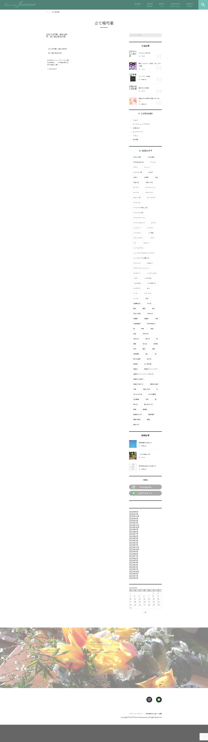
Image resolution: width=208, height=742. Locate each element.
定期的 (145, 318)
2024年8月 (133, 531)
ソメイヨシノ (137, 233)
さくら (153, 223)
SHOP (150, 5)
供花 (146, 298)
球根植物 (135, 354)
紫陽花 (135, 369)
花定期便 (135, 399)
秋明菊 (135, 364)
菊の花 (135, 404)
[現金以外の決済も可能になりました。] (133, 101)
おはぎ (150, 172)
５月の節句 (150, 157)
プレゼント (136, 273)
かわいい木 (136, 197)
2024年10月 (134, 527)
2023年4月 (133, 562)
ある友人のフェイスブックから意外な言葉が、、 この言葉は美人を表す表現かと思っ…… (58, 62)
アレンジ (146, 167)
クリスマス (136, 202)
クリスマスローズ (138, 223)
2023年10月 (134, 549)
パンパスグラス (137, 248)
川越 (155, 318)
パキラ (151, 238)
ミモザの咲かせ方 (144, 454)
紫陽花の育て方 (137, 384)
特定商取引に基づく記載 (144, 642)
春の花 (147, 339)
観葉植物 (150, 414)
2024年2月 (133, 542)
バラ (134, 243)
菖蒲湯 (144, 409)
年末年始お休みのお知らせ (147, 466)
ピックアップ (138, 132)
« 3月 (144, 612)
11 (135, 599)
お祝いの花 (148, 182)
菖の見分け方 (148, 404)
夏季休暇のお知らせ (145, 443)
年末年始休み (151, 323)
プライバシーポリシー (136, 714)
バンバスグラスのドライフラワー (143, 253)
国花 (134, 308)
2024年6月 (133, 536)
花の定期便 (151, 394)
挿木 (142, 328)
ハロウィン (145, 243)
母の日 (144, 344)
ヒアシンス (136, 263)
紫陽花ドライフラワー (151, 369)
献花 (143, 349)
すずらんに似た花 (144, 53)
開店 (148, 419)
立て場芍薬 (147, 364)
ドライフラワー (137, 238)
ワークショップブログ (141, 124)
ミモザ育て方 (151, 283)
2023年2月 (133, 567)
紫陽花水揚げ (153, 384)
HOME (137, 5)
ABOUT (189, 5)
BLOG (162, 5)
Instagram (145, 487)
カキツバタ (148, 192)
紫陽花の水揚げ (137, 379)
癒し (146, 354)
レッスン (135, 298)
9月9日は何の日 (138, 162)
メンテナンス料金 (144, 76)
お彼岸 (145, 177)
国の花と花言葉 (144, 88)
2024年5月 (133, 538)
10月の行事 (136, 157)
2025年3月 (133, 522)
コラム (143, 69)
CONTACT (175, 5)
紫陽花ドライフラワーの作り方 (142, 374)
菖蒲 (134, 409)
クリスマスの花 (137, 212)
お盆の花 (135, 182)
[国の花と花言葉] (133, 89)
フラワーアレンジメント (140, 268)
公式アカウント (145, 493)
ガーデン (135, 187)
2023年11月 (134, 547)
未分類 (135, 139)
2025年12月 (134, 516)
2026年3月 (133, 514)
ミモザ (135, 278)
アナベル (152, 162)
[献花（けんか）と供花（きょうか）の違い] (133, 66)
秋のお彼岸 (136, 359)
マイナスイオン (151, 273)
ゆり (148, 288)
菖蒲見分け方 (137, 414)
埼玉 (153, 308)
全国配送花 (136, 303)
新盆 (134, 334)
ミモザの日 (147, 278)
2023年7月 (133, 556)
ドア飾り (150, 233)
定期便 (135, 318)
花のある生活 (137, 394)
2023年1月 (133, 569)
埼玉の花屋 (136, 313)
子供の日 (149, 313)
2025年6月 (133, 518)
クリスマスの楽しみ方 (140, 207)
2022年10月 (134, 571)
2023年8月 (133, 553)
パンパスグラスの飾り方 (140, 258)
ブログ (143, 56)
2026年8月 (133, 511)
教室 (151, 328)
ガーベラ (135, 192)
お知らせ (143, 79)
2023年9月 (133, 551)
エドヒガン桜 (137, 172)
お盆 (155, 177)
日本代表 (144, 334)
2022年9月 (133, 573)
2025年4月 (133, 520)
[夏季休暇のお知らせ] (133, 444)
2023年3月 (133, 564)
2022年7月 (133, 576)
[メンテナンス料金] (133, 77)
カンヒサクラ (151, 197)
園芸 (143, 308)
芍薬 (134, 389)
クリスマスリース (138, 218)
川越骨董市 (136, 323)
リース (134, 293)
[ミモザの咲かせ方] (133, 455)
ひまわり (149, 263)
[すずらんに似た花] (133, 54)
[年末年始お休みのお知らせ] (133, 467)
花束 (146, 399)
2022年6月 (133, 578)
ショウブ (149, 228)
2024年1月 (133, 545)
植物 (134, 344)
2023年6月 (133, 558)
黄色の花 (135, 424)
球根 (153, 349)
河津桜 (155, 344)
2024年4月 (133, 540)
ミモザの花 (136, 283)
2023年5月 (133, 560)
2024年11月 (134, 525)
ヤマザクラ (136, 288)
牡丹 (134, 349)
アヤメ (135, 167)
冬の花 (148, 303)
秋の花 (148, 359)
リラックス (147, 293)
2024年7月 (133, 534)
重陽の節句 (136, 419)
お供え (135, 177)
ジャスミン (136, 228)
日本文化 (135, 339)
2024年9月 (133, 529)
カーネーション (150, 187)
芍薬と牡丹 (145, 389)
